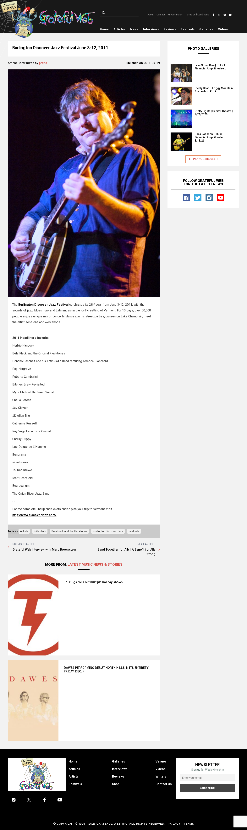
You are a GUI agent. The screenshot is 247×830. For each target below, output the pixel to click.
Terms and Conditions (197, 14)
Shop (115, 784)
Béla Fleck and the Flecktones (69, 531)
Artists (24, 531)
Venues (161, 761)
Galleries (206, 29)
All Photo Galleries (202, 159)
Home (104, 29)
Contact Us (164, 784)
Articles (119, 29)
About (150, 14)
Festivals (188, 29)
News (134, 29)
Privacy (174, 823)
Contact (160, 14)
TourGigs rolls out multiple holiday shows (93, 582)
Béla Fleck (40, 531)
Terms (188, 823)
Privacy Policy (175, 14)
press (43, 63)
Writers (161, 776)
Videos (223, 29)
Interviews (151, 29)
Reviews (170, 29)
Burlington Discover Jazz (108, 531)
